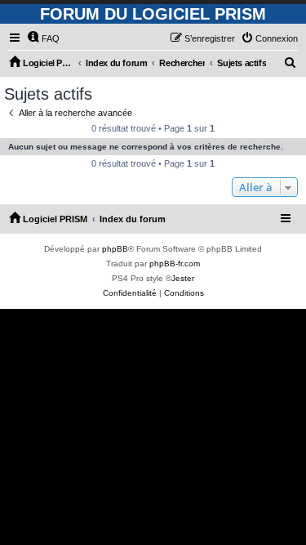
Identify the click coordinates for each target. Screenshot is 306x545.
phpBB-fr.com (174, 263)
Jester (182, 278)
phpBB (115, 248)
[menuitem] (43, 38)
